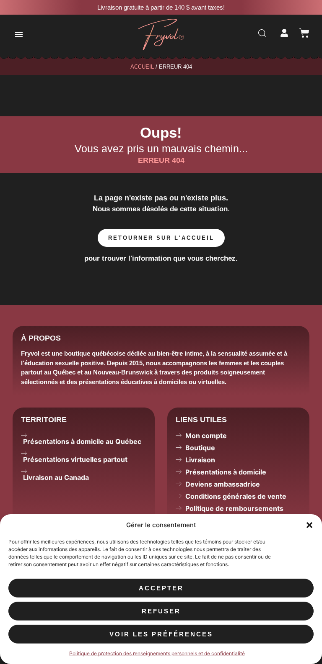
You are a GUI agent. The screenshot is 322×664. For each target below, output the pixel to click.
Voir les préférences (161, 634)
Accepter (161, 588)
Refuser (161, 611)
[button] (309, 525)
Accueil (142, 67)
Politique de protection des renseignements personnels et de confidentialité (157, 653)
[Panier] (304, 33)
